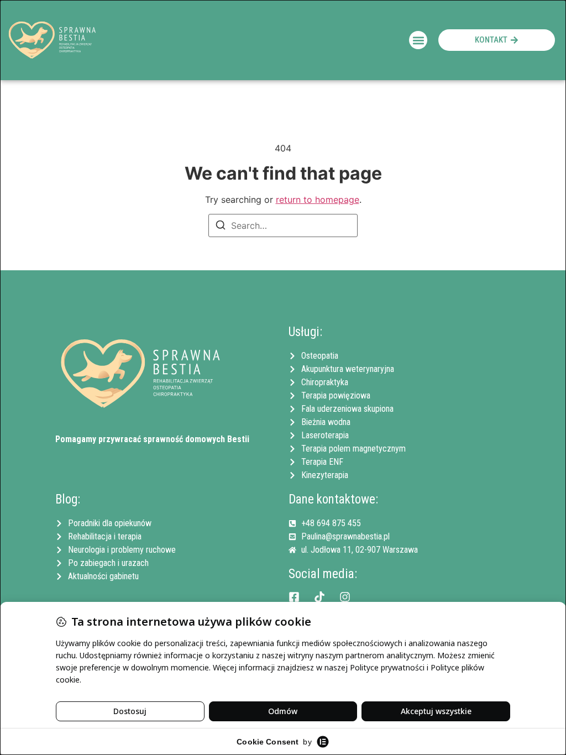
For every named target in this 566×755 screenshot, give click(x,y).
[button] (418, 40)
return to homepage (317, 199)
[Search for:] (283, 225)
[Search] (220, 226)
